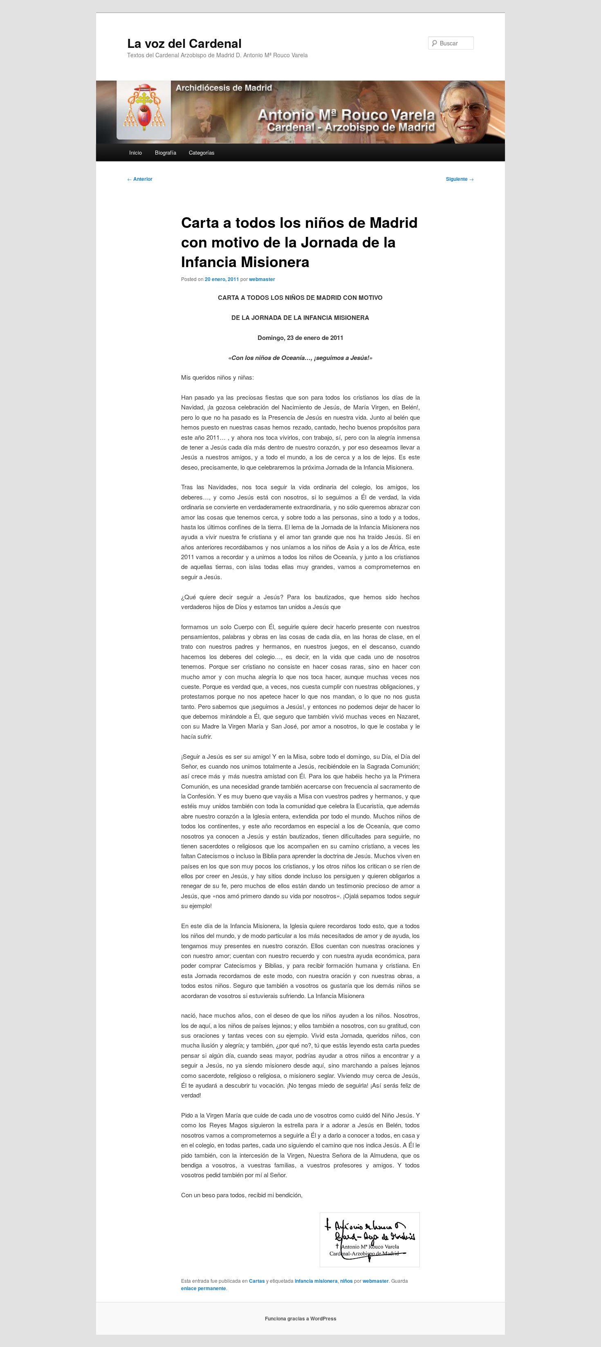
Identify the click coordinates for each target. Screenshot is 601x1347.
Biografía (165, 152)
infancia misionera (316, 1280)
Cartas (257, 1280)
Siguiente (460, 178)
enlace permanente (203, 1288)
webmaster (262, 279)
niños (346, 1280)
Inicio (135, 152)
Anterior (139, 178)
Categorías (202, 152)
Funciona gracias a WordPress (300, 1318)
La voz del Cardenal (184, 43)
